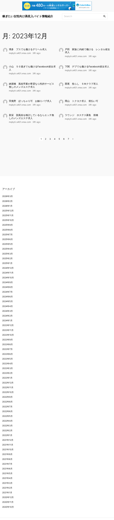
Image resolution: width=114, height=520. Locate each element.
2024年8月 (7, 287)
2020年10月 (8, 507)
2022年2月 (7, 430)
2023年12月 (8, 325)
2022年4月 (7, 421)
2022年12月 (8, 382)
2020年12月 (8, 497)
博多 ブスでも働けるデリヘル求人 (28, 49)
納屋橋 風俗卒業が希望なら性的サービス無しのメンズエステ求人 (31, 85)
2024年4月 (7, 306)
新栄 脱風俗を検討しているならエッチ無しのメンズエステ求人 (31, 117)
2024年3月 (7, 311)
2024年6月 (7, 296)
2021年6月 (7, 468)
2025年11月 (8, 215)
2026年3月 (7, 196)
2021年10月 (8, 449)
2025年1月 (7, 263)
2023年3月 (7, 368)
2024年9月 (7, 282)
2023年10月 (8, 335)
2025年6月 (7, 239)
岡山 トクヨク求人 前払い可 (81, 100)
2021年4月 (7, 478)
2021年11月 (7, 444)
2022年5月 (7, 416)
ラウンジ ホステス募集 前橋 (81, 115)
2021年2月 (7, 487)
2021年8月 (7, 459)
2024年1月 (7, 320)
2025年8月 (7, 229)
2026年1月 (7, 206)
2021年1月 (7, 492)
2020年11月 (8, 502)
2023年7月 (7, 349)
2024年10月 (8, 277)
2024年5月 (7, 301)
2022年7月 (7, 406)
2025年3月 (7, 253)
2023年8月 (7, 344)
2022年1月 (7, 435)
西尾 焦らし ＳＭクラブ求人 (81, 83)
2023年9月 (7, 339)
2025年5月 (7, 244)
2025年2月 (7, 258)
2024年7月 (7, 292)
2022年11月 (7, 387)
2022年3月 (7, 425)
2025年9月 (7, 225)
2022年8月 (7, 401)
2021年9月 (7, 454)
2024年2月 (7, 315)
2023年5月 (7, 358)
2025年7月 (7, 234)
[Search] (104, 16)
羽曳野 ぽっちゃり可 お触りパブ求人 (30, 100)
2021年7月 (7, 464)
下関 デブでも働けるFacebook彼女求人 (87, 66)
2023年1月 (7, 377)
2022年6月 (7, 411)
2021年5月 (7, 473)
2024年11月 (8, 272)
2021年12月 (7, 440)
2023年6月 (7, 354)
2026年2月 (7, 201)
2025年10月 (8, 220)
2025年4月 (7, 248)
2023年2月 (7, 373)
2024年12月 (8, 268)
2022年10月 (8, 392)
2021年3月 (7, 483)
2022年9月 (7, 397)
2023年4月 (7, 363)
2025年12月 (8, 210)
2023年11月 (8, 330)
